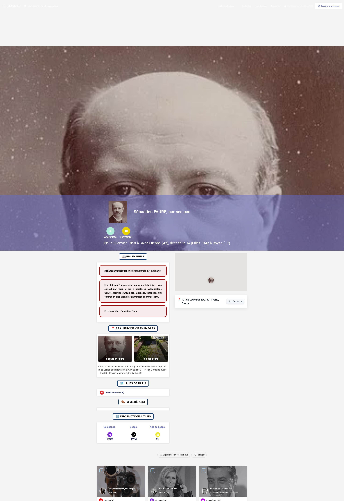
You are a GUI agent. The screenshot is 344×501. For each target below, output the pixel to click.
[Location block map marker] (211, 280)
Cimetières (275, 6)
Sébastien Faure (129, 311)
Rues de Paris (260, 6)
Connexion (291, 6)
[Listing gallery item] (115, 349)
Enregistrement (306, 6)
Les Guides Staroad (226, 6)
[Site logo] (12, 5)
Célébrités (246, 6)
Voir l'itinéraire (235, 301)
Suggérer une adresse (330, 6)
